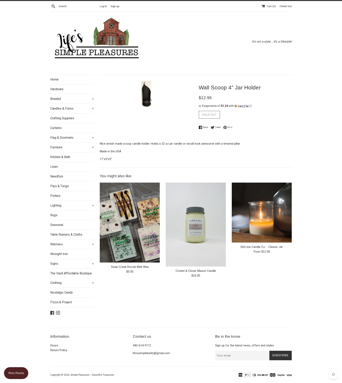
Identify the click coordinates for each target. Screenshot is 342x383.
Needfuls (56, 176)
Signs (72, 263)
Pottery (55, 196)
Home (54, 79)
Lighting (72, 205)
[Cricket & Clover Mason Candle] (196, 224)
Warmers (72, 244)
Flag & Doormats (72, 137)
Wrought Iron (59, 254)
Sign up (115, 6)
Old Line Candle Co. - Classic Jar (261, 247)
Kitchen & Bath (60, 157)
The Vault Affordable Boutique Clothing (72, 278)
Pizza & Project (61, 302)
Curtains (56, 128)
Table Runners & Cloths (66, 234)
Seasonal (56, 225)
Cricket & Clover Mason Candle (196, 271)
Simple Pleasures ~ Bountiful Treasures (92, 375)
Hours (54, 345)
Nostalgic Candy (61, 292)
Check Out (286, 6)
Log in (103, 6)
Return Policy (58, 350)
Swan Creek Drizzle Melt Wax (130, 267)
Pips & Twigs (59, 186)
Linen (54, 167)
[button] (245, 106)
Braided (72, 99)
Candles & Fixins (72, 108)
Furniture (72, 147)
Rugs (53, 215)
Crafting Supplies (62, 118)
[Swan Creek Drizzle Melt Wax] (130, 223)
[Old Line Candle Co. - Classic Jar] (262, 213)
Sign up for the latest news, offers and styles (244, 345)
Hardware (57, 89)
